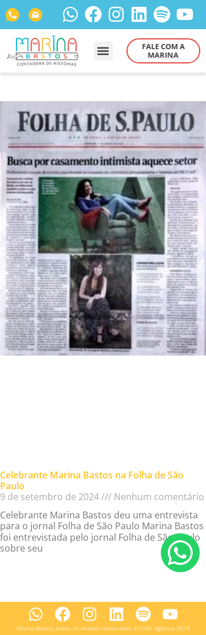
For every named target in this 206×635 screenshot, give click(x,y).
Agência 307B (172, 628)
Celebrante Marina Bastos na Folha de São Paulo (92, 480)
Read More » (27, 566)
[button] (103, 51)
